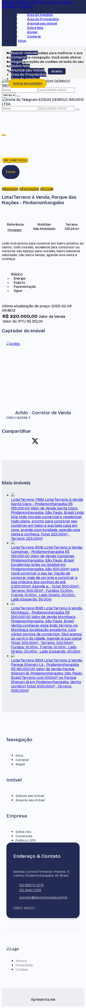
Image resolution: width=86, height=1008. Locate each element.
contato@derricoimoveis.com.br (43, 897)
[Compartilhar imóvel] (4, 135)
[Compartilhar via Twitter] (35, 441)
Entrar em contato (27, 83)
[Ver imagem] (43, 138)
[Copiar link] (67, 441)
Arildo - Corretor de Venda (43, 412)
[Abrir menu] (3, 48)
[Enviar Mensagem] (77, 109)
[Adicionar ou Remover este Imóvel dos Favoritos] (22, 230)
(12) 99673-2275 (31, 885)
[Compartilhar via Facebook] (27, 441)
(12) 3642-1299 (30, 890)
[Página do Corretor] (13, 344)
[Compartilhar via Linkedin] (43, 441)
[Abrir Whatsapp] (75, 996)
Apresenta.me (43, 999)
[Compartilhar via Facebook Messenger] (59, 441)
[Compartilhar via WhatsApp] (19, 441)
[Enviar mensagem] (18, 96)
